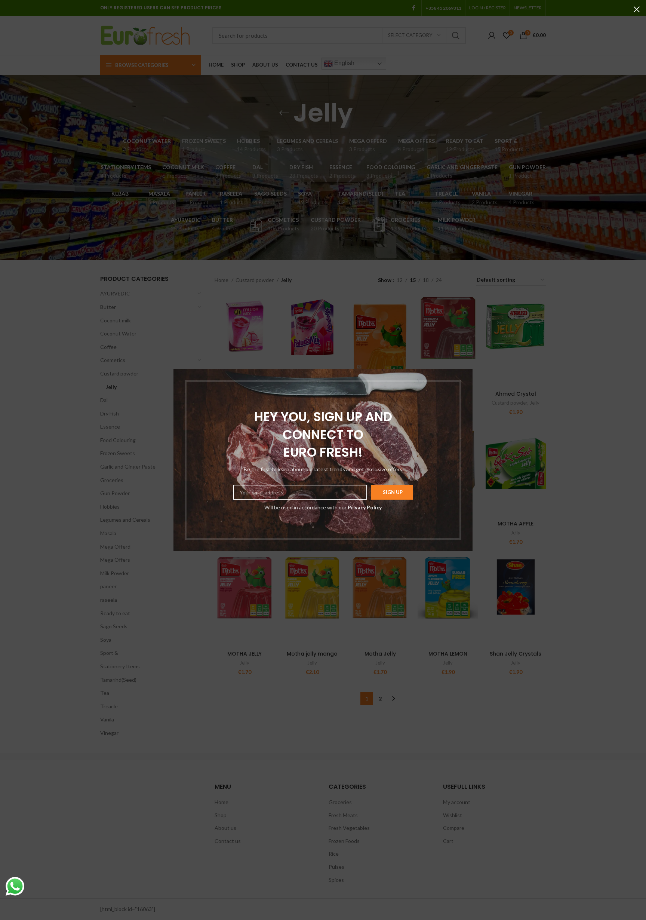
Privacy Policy (365, 507)
